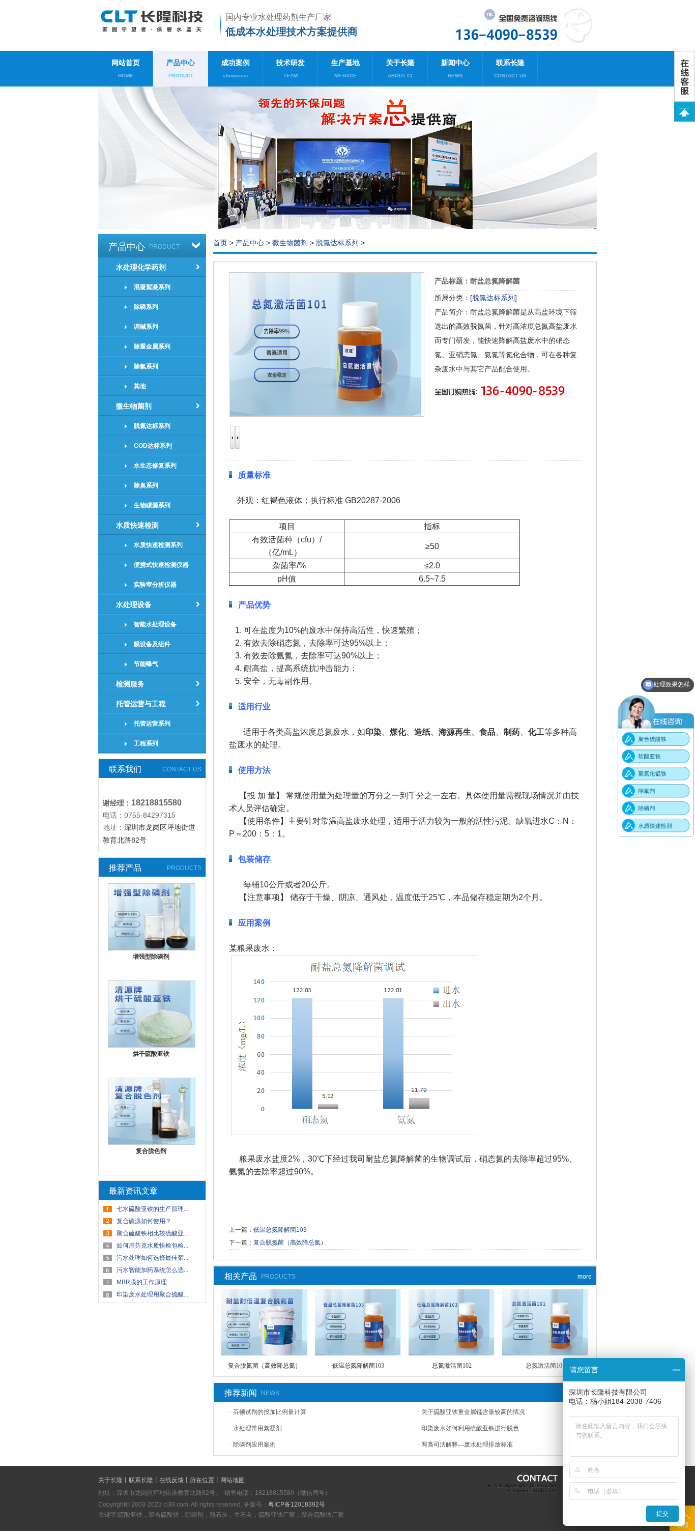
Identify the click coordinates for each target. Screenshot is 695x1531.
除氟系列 (146, 366)
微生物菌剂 (134, 406)
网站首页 (125, 68)
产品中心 (180, 68)
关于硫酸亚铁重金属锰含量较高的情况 (473, 1412)
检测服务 (130, 684)
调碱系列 (146, 326)
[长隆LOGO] (155, 25)
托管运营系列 (152, 723)
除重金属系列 (152, 346)
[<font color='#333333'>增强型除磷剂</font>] (151, 947)
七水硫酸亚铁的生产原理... (152, 1208)
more (584, 1276)
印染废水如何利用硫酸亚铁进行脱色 (470, 1428)
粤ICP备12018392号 (296, 1504)
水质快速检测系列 (158, 544)
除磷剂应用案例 (254, 1444)
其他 (140, 386)
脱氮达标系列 (152, 425)
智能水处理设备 (155, 624)
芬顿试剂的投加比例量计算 (269, 1412)
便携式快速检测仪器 (161, 564)
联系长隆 (510, 68)
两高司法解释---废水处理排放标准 (467, 1444)
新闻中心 (455, 68)
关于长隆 (400, 68)
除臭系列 (146, 485)
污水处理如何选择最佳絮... (152, 1257)
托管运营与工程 (141, 704)
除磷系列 (146, 306)
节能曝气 (146, 664)
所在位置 (202, 1480)
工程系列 (146, 743)
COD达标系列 (153, 445)
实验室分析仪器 (155, 584)
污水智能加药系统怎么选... (152, 1270)
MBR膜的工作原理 (142, 1282)
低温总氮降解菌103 (280, 1229)
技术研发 (290, 68)
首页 (220, 243)
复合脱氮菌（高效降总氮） (290, 1242)
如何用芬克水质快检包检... (152, 1245)
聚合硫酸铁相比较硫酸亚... (152, 1233)
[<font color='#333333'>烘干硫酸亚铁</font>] (151, 1045)
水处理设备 (134, 604)
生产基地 (345, 68)
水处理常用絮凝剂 (257, 1428)
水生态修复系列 (155, 465)
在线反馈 (171, 1480)
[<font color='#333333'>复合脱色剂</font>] (151, 1142)
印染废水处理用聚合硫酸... (152, 1294)
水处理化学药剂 (141, 267)
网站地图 (232, 1480)
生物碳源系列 (152, 505)
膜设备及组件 (152, 644)
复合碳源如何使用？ (144, 1221)
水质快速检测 (137, 525)
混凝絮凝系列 (152, 287)
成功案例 (235, 68)
